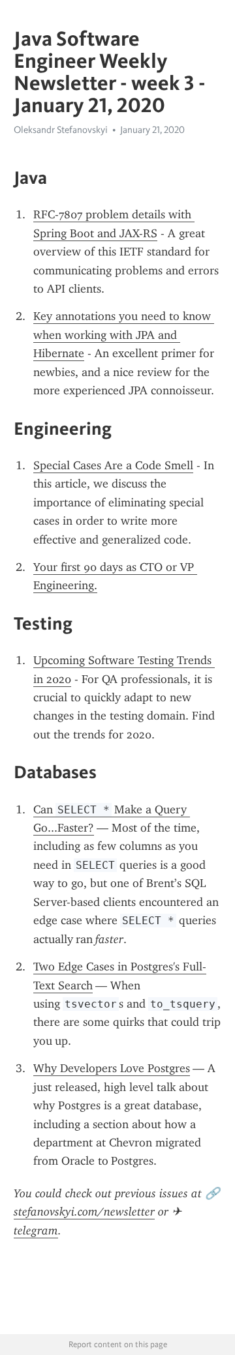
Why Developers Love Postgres (111, 1068)
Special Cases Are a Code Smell (113, 465)
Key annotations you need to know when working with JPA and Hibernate (123, 334)
